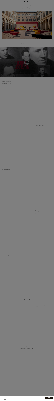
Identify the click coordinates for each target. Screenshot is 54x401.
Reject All (49, 398)
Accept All (49, 397)
